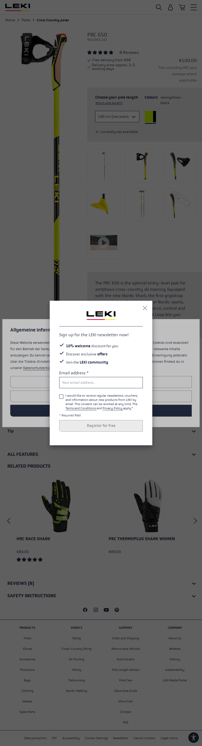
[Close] (145, 308)
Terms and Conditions (81, 408)
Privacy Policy (113, 408)
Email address (74, 372)
